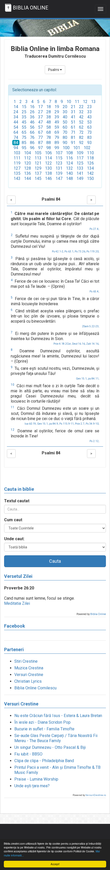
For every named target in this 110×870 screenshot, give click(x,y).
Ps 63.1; (69, 251)
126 (90, 163)
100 (66, 147)
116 (69, 158)
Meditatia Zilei (17, 603)
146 (48, 178)
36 (32, 117)
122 (48, 163)
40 (65, 117)
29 (56, 111)
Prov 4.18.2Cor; (62, 343)
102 (87, 147)
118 (90, 158)
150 (90, 178)
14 (16, 106)
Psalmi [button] (54, 70)
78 (48, 137)
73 (89, 132)
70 (65, 132)
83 (89, 137)
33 (89, 111)
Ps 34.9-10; (92, 423)
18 (48, 106)
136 (27, 173)
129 (38, 168)
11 (77, 101)
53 (89, 122)
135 (17, 173)
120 (27, 163)
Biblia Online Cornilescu (35, 687)
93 (89, 142)
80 (65, 137)
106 (48, 152)
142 (90, 173)
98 (48, 147)
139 (59, 173)
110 (90, 152)
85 (24, 142)
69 (56, 132)
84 (16, 142)
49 (56, 122)
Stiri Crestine (26, 661)
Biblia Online (98, 614)
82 (81, 137)
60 (65, 127)
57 (40, 127)
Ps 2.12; (94, 441)
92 (81, 142)
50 (65, 122)
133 (79, 168)
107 (59, 152)
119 (17, 163)
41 (73, 117)
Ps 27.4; (94, 229)
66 (32, 132)
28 (48, 111)
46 (32, 122)
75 (24, 137)
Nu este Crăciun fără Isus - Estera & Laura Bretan (58, 715)
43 (89, 117)
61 (73, 127)
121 (38, 163)
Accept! (55, 864)
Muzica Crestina (28, 668)
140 (69, 173)
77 (40, 137)
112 (27, 158)
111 (17, 158)
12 (85, 101)
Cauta (55, 561)
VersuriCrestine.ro (95, 795)
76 (32, 137)
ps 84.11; (93, 378)
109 (79, 152)
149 (79, 178)
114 (48, 158)
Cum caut (13, 519)
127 (17, 168)
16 (32, 106)
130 (48, 168)
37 (40, 117)
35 (24, 117)
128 (27, 168)
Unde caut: (14, 538)
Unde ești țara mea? (32, 785)
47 (40, 122)
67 (40, 132)
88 (48, 142)
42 (81, 117)
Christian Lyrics (28, 681)
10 (69, 101)
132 (69, 168)
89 (56, 142)
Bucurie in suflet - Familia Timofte (44, 728)
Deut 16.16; (79, 343)
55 (24, 127)
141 (79, 173)
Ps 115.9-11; (66, 423)
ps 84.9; (54, 423)
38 (48, 117)
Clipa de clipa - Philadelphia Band (44, 760)
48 (48, 122)
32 (81, 111)
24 (16, 111)
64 (16, 132)
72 (81, 132)
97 (40, 147)
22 (81, 106)
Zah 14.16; (92, 343)
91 (73, 142)
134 (90, 168)
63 (89, 127)
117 (79, 158)
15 (24, 106)
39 (56, 117)
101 (76, 147)
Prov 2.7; (80, 423)
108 (69, 152)
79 (56, 137)
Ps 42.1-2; (58, 251)
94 (16, 147)
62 (81, 127)
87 (40, 142)
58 (48, 127)
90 (65, 142)
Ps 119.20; (92, 251)
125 (79, 163)
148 (69, 178)
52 (81, 122)
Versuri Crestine (28, 674)
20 (65, 106)
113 (38, 158)
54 (16, 127)
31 (73, 111)
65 (24, 132)
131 (59, 168)
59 (56, 127)
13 (93, 101)
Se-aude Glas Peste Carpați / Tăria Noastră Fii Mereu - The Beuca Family (55, 738)
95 (24, 147)
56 (32, 127)
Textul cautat (16, 500)
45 (24, 122)
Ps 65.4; (94, 291)
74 (16, 137)
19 (56, 106)
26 (32, 111)
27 (40, 111)
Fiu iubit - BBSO (28, 754)
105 (38, 152)
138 (48, 173)
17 (40, 106)
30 (65, 111)
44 (16, 122)
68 (48, 132)
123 (59, 163)
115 (59, 158)
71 (73, 132)
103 (17, 152)
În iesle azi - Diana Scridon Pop (42, 722)
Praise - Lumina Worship (36, 779)
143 (17, 178)
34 (16, 117)
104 (27, 152)
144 (27, 178)
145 (38, 178)
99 (56, 147)
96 (32, 147)
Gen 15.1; (81, 378)
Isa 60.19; (31, 423)
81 (73, 137)
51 (73, 122)
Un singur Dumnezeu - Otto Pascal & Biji (50, 747)
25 (24, 111)
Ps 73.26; (80, 251)
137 (38, 173)
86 (32, 142)
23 (89, 106)
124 (69, 163)
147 (59, 178)
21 (73, 106)
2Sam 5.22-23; (90, 326)
